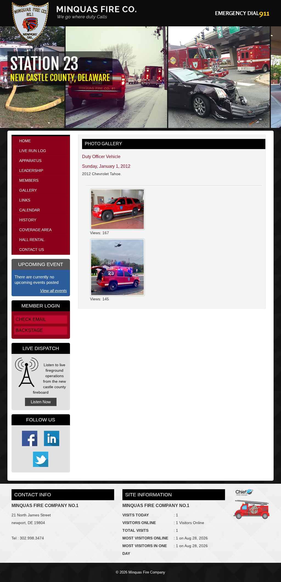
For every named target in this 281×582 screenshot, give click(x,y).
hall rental (31, 239)
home (25, 141)
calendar (29, 210)
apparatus (30, 160)
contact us (31, 249)
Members (28, 180)
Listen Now (41, 401)
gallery (28, 190)
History (27, 220)
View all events (53, 290)
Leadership (31, 170)
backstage (29, 330)
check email (31, 319)
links (24, 200)
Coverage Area (35, 230)
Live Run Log (32, 151)
